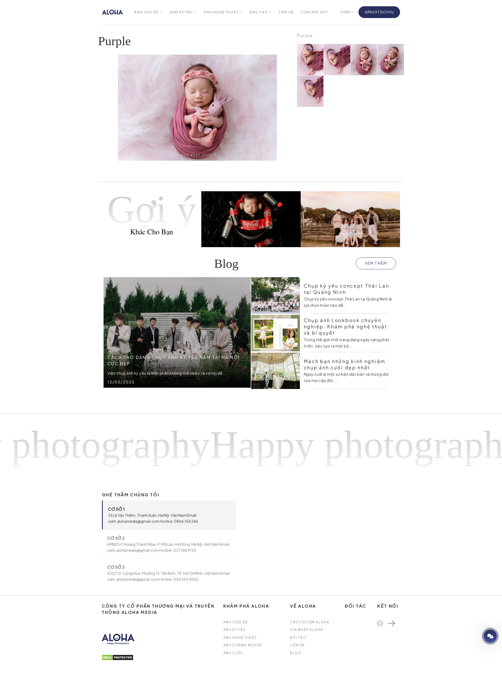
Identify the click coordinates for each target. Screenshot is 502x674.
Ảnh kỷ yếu (181, 12)
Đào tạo (259, 12)
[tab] (169, 515)
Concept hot (314, 12)
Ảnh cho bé (146, 12)
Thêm (345, 12)
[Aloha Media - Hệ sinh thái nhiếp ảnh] (112, 12)
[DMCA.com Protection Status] (117, 657)
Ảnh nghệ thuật (221, 12)
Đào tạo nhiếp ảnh (475, 636)
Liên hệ (286, 12)
